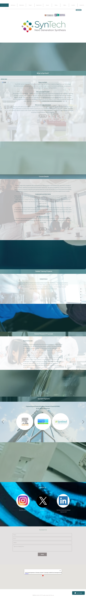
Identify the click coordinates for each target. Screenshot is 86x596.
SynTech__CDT (22, 510)
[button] (33, 422)
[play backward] (24, 422)
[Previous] (3, 422)
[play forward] (61, 422)
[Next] (83, 422)
